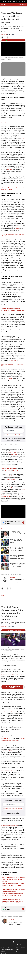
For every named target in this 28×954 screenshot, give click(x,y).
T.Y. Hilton (9, 169)
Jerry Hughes (14, 454)
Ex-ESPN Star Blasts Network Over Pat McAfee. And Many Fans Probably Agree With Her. (13, 895)
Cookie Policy (19, 945)
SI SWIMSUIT (8, 1)
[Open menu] (2, 4)
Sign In (24, 4)
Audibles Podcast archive (9, 468)
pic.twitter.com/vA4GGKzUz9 (11, 846)
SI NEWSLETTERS (16, 1)
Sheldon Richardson (12, 476)
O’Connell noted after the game (9, 825)
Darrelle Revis (12, 488)
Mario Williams (12, 452)
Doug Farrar (4, 34)
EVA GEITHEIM (11, 919)
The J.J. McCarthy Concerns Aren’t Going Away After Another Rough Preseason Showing (13, 879)
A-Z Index (3, 951)
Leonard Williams (10, 479)
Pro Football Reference (9, 751)
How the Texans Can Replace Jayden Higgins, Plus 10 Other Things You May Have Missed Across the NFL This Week (13, 901)
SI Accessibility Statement (7, 949)
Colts (22, 138)
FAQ (16, 951)
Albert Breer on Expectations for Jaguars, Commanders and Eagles (13, 890)
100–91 (6, 470)
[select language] (20, 4)
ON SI (2, 1)
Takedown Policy (5, 947)
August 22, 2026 (5, 731)
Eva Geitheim (4, 626)
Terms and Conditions (20, 947)
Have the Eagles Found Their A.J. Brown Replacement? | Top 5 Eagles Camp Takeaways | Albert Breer (13, 885)
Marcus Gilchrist (5, 496)
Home (2, 595)
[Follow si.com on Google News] (23, 522)
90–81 (10, 470)
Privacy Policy (4, 945)
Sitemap (17, 949)
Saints (10, 378)
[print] (10, 588)
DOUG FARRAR (11, 577)
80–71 (14, 470)
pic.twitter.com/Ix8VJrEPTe (16, 727)
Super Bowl (13, 360)
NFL (7, 595)
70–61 (18, 470)
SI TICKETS (23, 1)
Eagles (17, 228)
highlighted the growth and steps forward (11, 674)
